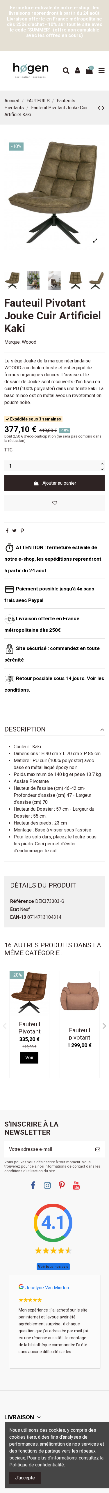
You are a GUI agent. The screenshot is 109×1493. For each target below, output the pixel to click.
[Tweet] (14, 531)
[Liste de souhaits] (54, 503)
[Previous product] (100, 108)
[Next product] (103, 108)
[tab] (54, 729)
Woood (29, 342)
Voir (29, 1057)
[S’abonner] (98, 1149)
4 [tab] (77, 1360)
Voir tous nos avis (53, 1267)
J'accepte (25, 1478)
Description (25, 729)
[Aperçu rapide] (44, 991)
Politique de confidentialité (36, 1465)
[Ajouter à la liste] (44, 980)
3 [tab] (68, 1360)
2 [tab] (59, 1360)
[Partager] (7, 531)
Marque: (12, 342)
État (14, 909)
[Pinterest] (22, 531)
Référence (22, 901)
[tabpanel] (54, 1321)
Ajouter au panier (59, 483)
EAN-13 (18, 917)
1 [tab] (51, 1360)
